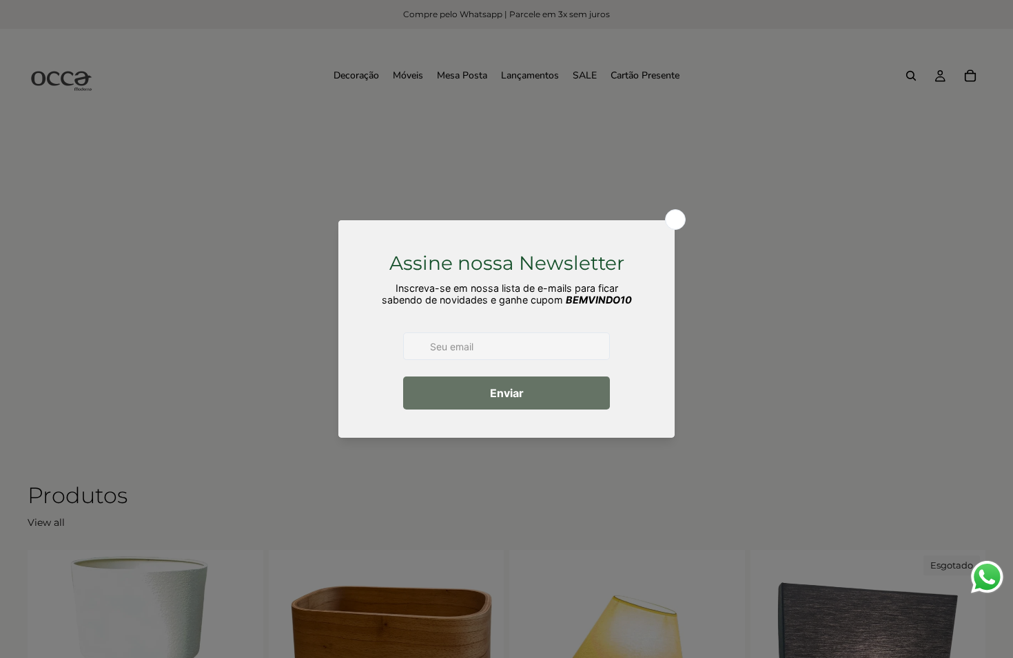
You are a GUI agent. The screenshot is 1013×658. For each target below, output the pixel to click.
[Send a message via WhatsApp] (987, 577)
